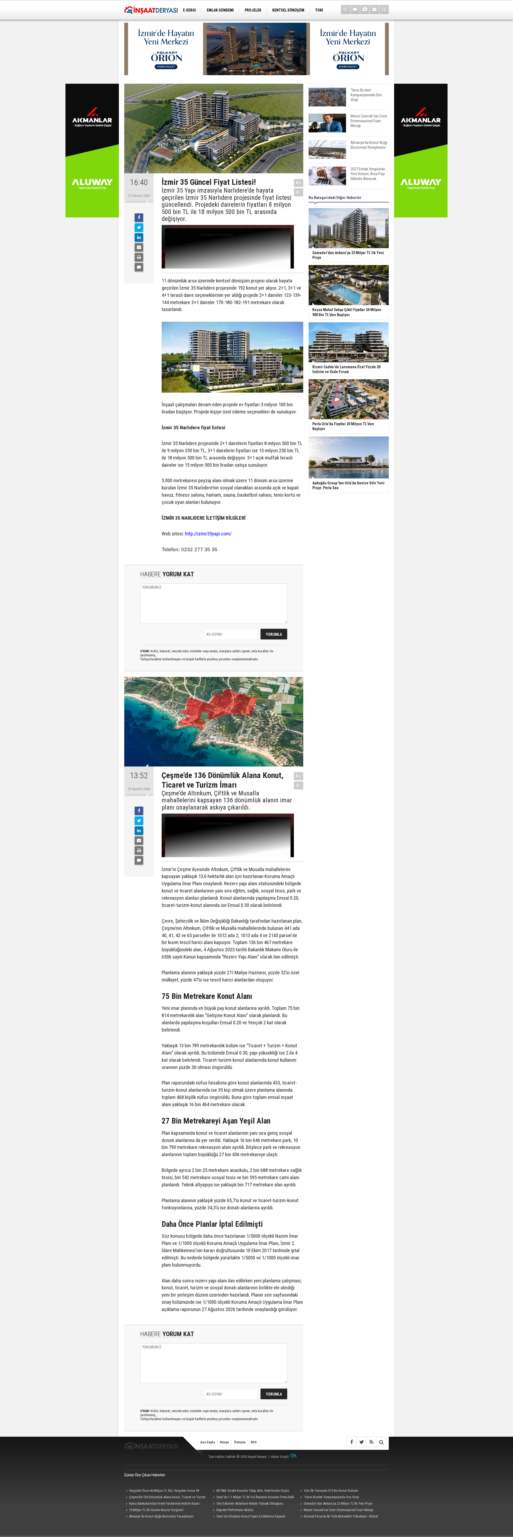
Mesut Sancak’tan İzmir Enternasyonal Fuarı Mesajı (338, 1510)
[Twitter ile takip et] (361, 1442)
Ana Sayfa (207, 1442)
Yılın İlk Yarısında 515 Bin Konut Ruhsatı (331, 1491)
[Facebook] (139, 217)
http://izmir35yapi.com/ (208, 534)
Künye (224, 1442)
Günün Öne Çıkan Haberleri (144, 1475)
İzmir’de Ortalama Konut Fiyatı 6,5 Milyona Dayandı (250, 1516)
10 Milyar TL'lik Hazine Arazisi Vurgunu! (156, 1510)
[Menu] (345, 9)
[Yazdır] (139, 257)
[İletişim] (374, 9)
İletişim (240, 1442)
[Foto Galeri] (365, 9)
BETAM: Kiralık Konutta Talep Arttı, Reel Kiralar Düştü (252, 1491)
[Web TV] (355, 9)
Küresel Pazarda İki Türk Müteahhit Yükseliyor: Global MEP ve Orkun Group (338, 1517)
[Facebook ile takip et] (351, 1442)
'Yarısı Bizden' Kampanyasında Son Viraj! (331, 1497)
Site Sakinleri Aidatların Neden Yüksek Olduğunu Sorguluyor (247, 1504)
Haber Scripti (280, 1457)
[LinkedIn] (139, 237)
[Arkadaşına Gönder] (139, 247)
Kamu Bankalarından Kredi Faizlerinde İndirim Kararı (164, 1503)
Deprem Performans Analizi (234, 1510)
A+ (298, 182)
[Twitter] (139, 227)
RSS (254, 1442)
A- (298, 192)
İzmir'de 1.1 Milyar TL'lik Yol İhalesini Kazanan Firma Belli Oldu (253, 1497)
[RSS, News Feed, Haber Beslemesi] (371, 1442)
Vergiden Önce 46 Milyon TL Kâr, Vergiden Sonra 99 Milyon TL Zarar (161, 1491)
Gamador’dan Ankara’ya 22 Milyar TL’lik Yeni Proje (338, 1503)
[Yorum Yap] (139, 267)
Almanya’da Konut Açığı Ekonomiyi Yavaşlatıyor (161, 1516)
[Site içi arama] (384, 9)
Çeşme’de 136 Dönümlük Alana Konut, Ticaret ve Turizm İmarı (164, 1497)
